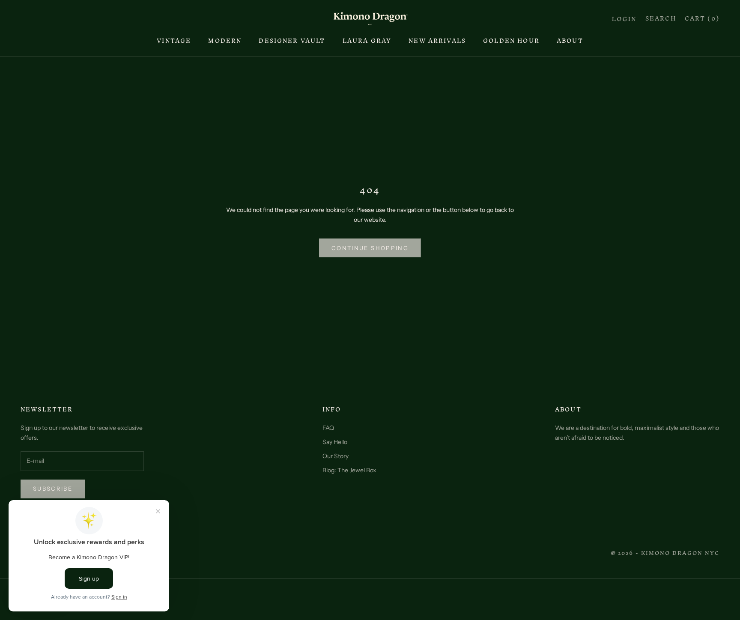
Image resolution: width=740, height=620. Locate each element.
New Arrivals (437, 41)
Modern (225, 41)
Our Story (335, 456)
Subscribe (52, 488)
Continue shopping (370, 247)
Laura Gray (367, 41)
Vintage (174, 41)
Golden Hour (511, 41)
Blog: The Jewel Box (349, 470)
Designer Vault (292, 41)
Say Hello (334, 442)
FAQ (328, 428)
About (570, 41)
